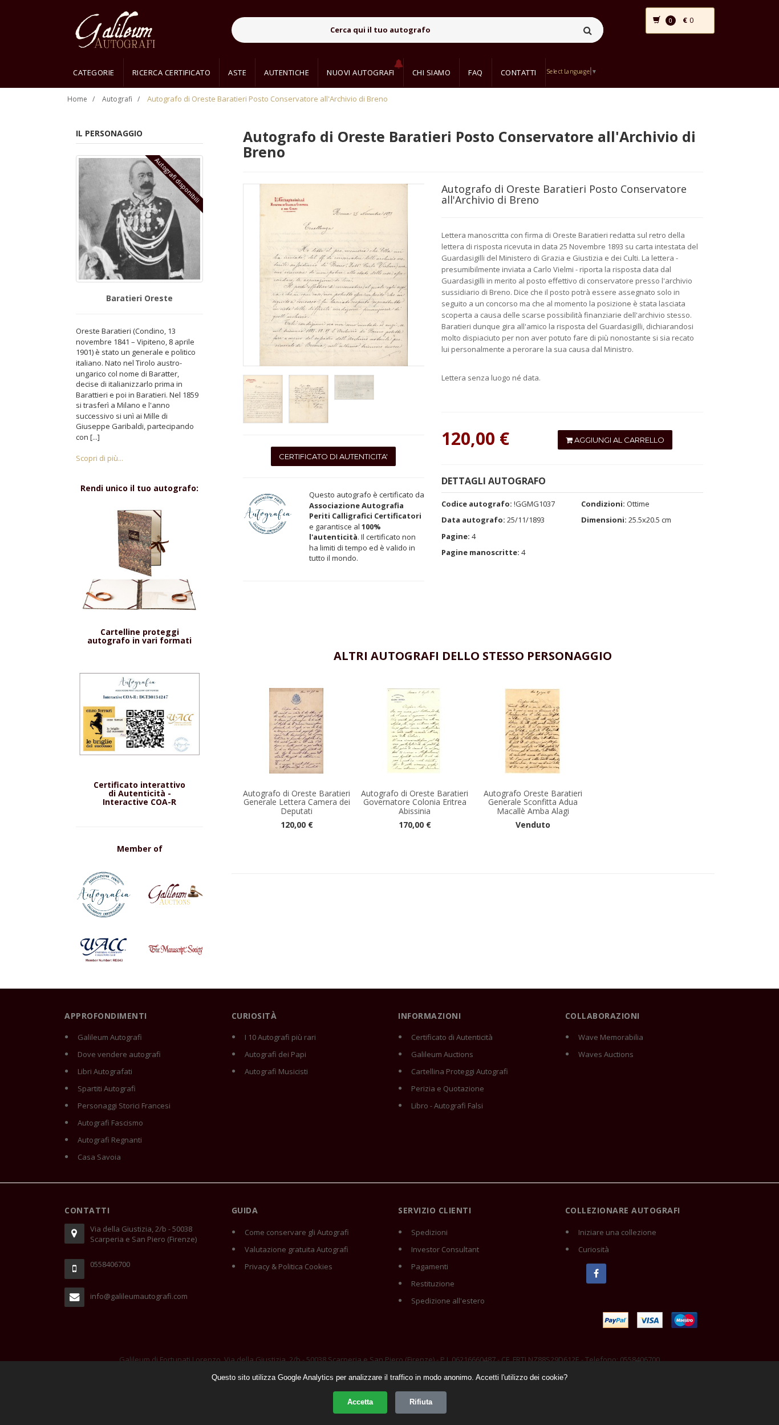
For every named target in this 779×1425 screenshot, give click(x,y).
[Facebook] (596, 1274)
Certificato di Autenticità (452, 1037)
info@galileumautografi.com (139, 1296)
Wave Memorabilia (610, 1037)
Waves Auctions (606, 1054)
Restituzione (433, 1283)
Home (77, 99)
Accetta (360, 1402)
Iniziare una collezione (617, 1232)
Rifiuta (420, 1402)
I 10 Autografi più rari (280, 1037)
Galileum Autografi (110, 1037)
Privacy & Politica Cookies (288, 1266)
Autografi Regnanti (110, 1140)
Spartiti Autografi (107, 1088)
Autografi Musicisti (276, 1071)
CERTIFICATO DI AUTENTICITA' (333, 456)
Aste (237, 72)
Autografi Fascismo (110, 1123)
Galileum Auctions (442, 1054)
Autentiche (286, 72)
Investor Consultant (445, 1249)
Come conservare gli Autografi (297, 1232)
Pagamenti (429, 1266)
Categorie (94, 72)
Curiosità (593, 1249)
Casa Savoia (99, 1157)
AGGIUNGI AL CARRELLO (618, 439)
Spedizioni (429, 1232)
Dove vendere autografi (119, 1054)
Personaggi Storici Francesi (124, 1105)
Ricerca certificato (171, 72)
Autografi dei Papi (275, 1054)
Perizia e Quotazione (447, 1088)
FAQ (475, 72)
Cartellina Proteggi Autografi (459, 1071)
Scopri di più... (99, 458)
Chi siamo (431, 72)
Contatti (519, 72)
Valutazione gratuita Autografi (296, 1249)
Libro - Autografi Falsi (447, 1105)
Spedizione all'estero (448, 1301)
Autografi (117, 99)
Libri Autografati (105, 1071)
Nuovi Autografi (361, 72)
